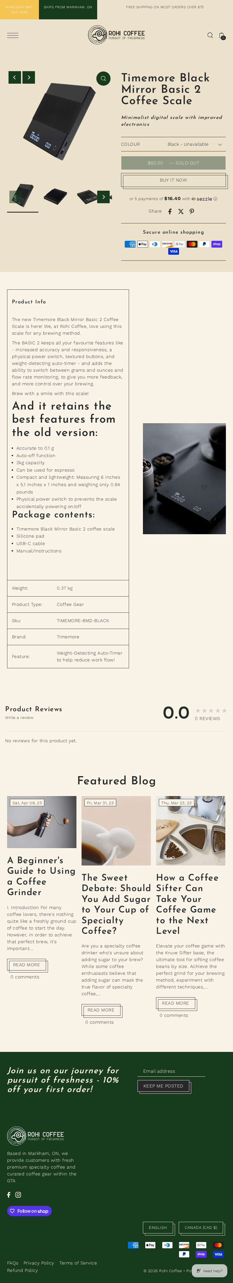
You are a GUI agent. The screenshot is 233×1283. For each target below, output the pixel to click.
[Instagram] (18, 1194)
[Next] (28, 77)
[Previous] (15, 77)
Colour (130, 144)
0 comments (25, 977)
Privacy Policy (39, 1263)
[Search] (210, 35)
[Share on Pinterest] (192, 211)
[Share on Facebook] (170, 211)
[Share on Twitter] (181, 211)
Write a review (19, 717)
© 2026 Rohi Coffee (162, 1270)
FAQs (12, 1263)
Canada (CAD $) (201, 1227)
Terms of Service (78, 1263)
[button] (173, 199)
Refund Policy (22, 1270)
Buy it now (173, 180)
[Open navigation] (14, 35)
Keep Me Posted (163, 1086)
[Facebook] (8, 1194)
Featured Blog (116, 781)
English (158, 1227)
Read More (26, 964)
